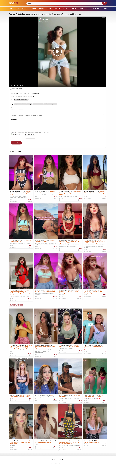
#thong (89, 396)
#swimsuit (12, 193)
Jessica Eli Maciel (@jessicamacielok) (69, 440)
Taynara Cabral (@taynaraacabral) (93, 345)
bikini (41, 104)
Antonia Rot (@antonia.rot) (66, 345)
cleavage (29, 104)
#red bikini (90, 193)
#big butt (99, 291)
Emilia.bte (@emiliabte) (90, 440)
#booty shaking (23, 193)
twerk (45, 104)
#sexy (51, 395)
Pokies (65, 8)
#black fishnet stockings (21, 291)
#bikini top (29, 345)
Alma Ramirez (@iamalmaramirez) (43, 345)
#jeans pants (25, 396)
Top (17, 8)
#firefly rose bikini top (15, 346)
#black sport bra (75, 442)
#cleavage (102, 193)
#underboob (28, 191)
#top (91, 346)
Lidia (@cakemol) (14, 395)
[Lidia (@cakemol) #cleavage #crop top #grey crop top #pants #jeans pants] (21, 376)
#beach (75, 395)
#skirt (75, 240)
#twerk (103, 395)
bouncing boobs (52, 104)
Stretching (96, 8)
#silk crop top (62, 291)
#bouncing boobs (63, 193)
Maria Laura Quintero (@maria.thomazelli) (45, 440)
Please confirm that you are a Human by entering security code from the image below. (30, 132)
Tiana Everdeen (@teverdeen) (42, 395)
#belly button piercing (21, 348)
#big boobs (43, 193)
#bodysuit (12, 293)
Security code (28, 134)
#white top (95, 346)
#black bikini (62, 396)
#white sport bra (14, 442)
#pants (20, 396)
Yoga (88, 8)
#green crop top (69, 346)
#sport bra (28, 440)
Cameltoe (57, 8)
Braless (41, 8)
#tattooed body (63, 443)
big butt (17, 104)
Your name (13, 113)
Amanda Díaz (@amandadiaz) (17, 440)
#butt (16, 193)
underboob (35, 104)
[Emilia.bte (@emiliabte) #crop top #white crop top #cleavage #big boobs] (95, 421)
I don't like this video (13, 89)
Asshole (73, 8)
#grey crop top (14, 396)
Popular (24, 8)
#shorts (29, 348)
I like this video (11, 89)
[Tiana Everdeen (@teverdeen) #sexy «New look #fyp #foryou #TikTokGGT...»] (46, 376)
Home (11, 9)
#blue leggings (13, 443)
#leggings (27, 442)
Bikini (49, 8)
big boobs (23, 104)
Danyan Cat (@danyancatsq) (21, 99)
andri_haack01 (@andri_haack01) (92, 395)
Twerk (81, 8)
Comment (13, 119)
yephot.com (56, 463)
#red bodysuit (19, 293)
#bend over (98, 396)
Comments (14, 108)
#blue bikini (43, 241)
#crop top (37, 193)
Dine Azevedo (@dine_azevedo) (18, 345)
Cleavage (33, 8)
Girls (105, 8)
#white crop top (63, 194)
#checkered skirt (63, 241)
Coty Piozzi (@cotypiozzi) (66, 395)
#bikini (85, 193)
